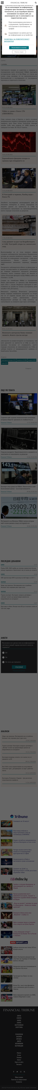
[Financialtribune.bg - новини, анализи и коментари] (19, 2)
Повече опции (19, 52)
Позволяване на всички (19, 47)
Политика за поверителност (16, 39)
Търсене (35, 2)
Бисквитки (9, 41)
